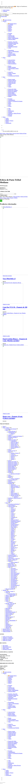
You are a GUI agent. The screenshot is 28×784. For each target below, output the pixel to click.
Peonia (12, 546)
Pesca (9, 607)
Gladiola (13, 530)
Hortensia (13, 535)
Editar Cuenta (6, 648)
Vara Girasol (13, 576)
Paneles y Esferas (13, 197)
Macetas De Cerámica (13, 742)
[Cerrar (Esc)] (4, 782)
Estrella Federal (14, 522)
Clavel (12, 516)
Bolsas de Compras (15, 487)
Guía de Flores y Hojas (13, 558)
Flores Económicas (12, 556)
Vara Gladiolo (14, 578)
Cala (12, 512)
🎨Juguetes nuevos (12, 675)
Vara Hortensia (14, 580)
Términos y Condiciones (8, 638)
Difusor (12, 433)
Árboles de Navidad (15, 473)
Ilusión (12, 536)
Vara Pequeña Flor (15, 585)
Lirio (12, 540)
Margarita (13, 541)
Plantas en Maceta (12, 479)
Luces (9, 460)
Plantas (9, 561)
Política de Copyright (7, 639)
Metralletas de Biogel (12, 698)
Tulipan (12, 553)
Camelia (12, 513)
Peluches (7, 619)
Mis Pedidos (5, 645)
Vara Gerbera (14, 575)
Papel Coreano (14, 493)
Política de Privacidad (7, 636)
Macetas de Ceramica (12, 464)
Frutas (9, 449)
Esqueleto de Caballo (15, 521)
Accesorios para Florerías (10, 428)
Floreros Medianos (15, 447)
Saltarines (7, 624)
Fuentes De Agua (12, 733)
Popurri (9, 481)
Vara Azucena (14, 569)
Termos (12, 458)
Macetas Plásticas (12, 467)
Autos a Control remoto (10, 595)
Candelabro (13, 441)
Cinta (12, 488)
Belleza (7, 598)
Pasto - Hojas (14, 545)
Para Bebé (7, 618)
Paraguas (10, 476)
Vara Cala (13, 570)
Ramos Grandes (11, 565)
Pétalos (12, 549)
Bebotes (7, 597)
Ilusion (12, 538)
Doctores (7, 609)
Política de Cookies (7, 640)
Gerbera (12, 528)
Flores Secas (13, 527)
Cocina (12, 454)
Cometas (10, 606)
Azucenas (13, 510)
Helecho (12, 532)
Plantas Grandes (11, 731)
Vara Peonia (13, 584)
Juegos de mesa (8, 614)
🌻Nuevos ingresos (7, 672)
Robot (6, 622)
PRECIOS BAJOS (9, 589)
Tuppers (12, 459)
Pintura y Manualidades (10, 620)
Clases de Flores (15, 133)
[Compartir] (3, 782)
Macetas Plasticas (12, 468)
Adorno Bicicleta (11, 431)
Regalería (10, 483)
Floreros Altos (14, 444)
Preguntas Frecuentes (7, 649)
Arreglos (15, 496)
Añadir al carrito (4, 195)
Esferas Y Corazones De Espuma (15, 753)
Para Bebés (10, 676)
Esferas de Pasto (22, 133)
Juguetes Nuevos (6, 629)
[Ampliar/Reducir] (0, 782)
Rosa (12, 551)
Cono (12, 489)
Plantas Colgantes (12, 719)
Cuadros (10, 434)
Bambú (12, 511)
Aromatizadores (11, 432)
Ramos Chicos (11, 564)
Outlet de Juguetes (7, 631)
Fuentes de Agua (11, 450)
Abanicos (13, 484)
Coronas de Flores (12, 555)
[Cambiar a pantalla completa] (1, 782)
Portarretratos (11, 482)
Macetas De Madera (12, 743)
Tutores (9, 500)
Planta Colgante (14, 562)
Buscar (6, 15)
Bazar (6, 430)
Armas (6, 592)
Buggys (7, 599)
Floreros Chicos (14, 445)
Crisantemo (13, 517)
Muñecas (7, 615)
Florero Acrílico (14, 443)
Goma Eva (10, 557)
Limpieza (10, 602)
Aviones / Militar (9, 596)
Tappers (7, 771)
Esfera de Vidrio (14, 442)
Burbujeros (10, 604)
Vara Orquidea (14, 582)
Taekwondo (8, 626)
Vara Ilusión (13, 581)
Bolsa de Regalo (14, 485)
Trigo (12, 552)
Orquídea (13, 542)
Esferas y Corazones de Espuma (15, 436)
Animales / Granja (9, 591)
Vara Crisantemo (14, 574)
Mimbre (10, 471)
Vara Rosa (13, 586)
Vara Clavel (13, 572)
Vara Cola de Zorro (15, 573)
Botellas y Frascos (15, 453)
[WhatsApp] (14, 201)
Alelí (12, 507)
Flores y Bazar (6, 133)
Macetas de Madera (12, 465)
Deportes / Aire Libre (10, 603)
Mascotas (10, 470)
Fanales (9, 438)
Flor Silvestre (14, 525)
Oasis (9, 475)
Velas (9, 501)
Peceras (12, 448)
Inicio (1, 133)
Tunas (9, 499)
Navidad (10, 472)
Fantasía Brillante (14, 524)
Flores (10, 133)
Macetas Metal (11, 466)
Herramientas (8, 610)
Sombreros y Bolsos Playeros (14, 498)
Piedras (9, 477)
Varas (9, 567)
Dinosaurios (8, 608)
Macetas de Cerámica (12, 462)
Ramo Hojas (11, 563)
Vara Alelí (13, 568)
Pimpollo (13, 550)
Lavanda (13, 539)
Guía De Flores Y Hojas (13, 720)
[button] (6, 304)
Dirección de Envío (7, 646)
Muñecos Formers (9, 616)
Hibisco (12, 533)
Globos (12, 490)
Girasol (12, 529)
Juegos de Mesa (11, 689)
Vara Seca (13, 587)
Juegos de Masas (9, 613)
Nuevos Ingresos (6, 630)
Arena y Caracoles (15, 478)
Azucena (13, 508)
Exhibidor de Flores (12, 437)
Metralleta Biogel (12, 593)
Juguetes (4, 590)
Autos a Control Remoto (13, 703)
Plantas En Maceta (12, 732)
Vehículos (7, 627)
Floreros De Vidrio (12, 741)
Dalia (12, 518)
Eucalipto (13, 523)
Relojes (12, 456)
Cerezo (12, 515)
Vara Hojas (13, 579)
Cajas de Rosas (11, 505)
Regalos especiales (15, 495)
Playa (6, 621)
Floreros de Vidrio (12, 439)
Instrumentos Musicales (10, 612)
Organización (14, 455)
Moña (12, 492)
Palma (12, 544)
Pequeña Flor (14, 547)
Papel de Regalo (14, 494)
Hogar (9, 451)
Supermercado (8, 625)
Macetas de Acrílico (12, 461)
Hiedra (12, 534)
